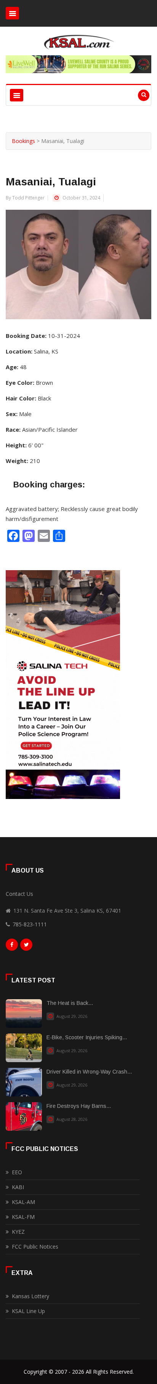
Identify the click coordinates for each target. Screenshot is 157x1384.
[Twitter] (26, 947)
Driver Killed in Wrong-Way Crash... (89, 1072)
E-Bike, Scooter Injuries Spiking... (86, 1037)
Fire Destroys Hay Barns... (78, 1106)
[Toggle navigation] (12, 13)
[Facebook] (12, 947)
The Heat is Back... (69, 1003)
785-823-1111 (30, 924)
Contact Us (19, 893)
